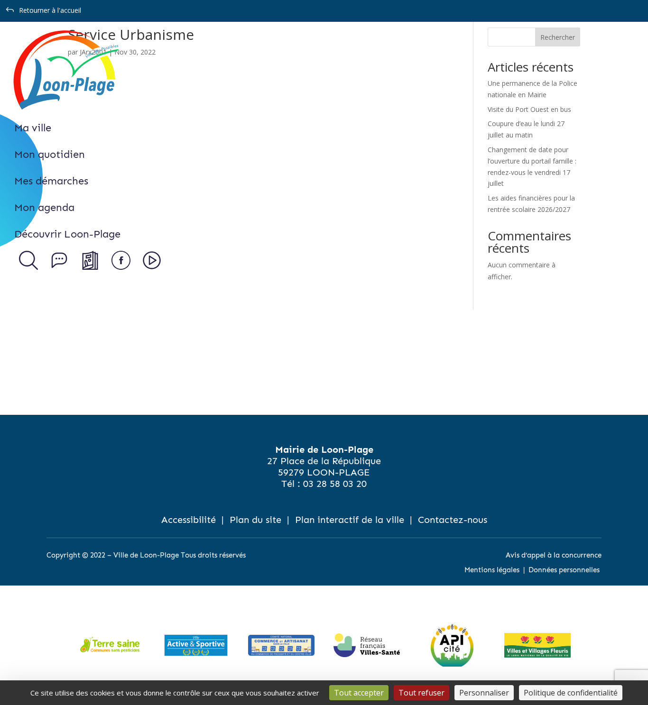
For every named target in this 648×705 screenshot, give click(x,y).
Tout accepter (359, 692)
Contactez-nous (452, 519)
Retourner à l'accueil (50, 10)
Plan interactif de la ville (349, 519)
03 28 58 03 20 (335, 483)
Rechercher (557, 37)
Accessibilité (188, 519)
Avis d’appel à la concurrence (554, 555)
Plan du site (255, 519)
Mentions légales (491, 570)
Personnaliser (484, 692)
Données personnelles (564, 570)
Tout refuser (421, 692)
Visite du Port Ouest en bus (529, 109)
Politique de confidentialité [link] (571, 692)
